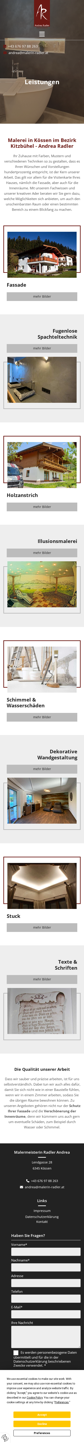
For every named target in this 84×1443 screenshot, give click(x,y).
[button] (42, 34)
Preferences (42, 1433)
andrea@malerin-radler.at (28, 52)
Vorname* (19, 1245)
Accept (42, 1414)
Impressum (42, 1211)
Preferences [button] (62, 1402)
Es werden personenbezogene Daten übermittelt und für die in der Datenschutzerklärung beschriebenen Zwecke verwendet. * (45, 1358)
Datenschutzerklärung (42, 1217)
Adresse (17, 1276)
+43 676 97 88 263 (23, 46)
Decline (42, 1424)
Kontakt (42, 1222)
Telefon (17, 1291)
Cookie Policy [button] (35, 1397)
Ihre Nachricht (22, 1323)
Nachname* (20, 1260)
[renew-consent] (5, 1438)
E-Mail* (16, 1307)
